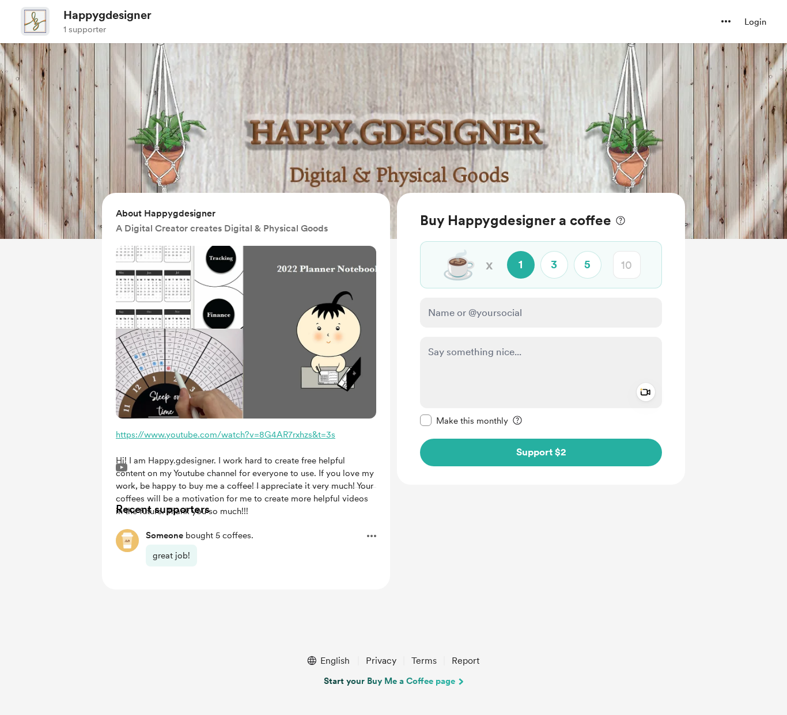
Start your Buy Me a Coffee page (389, 681)
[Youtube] (121, 467)
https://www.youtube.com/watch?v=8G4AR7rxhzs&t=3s (225, 434)
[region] (541, 339)
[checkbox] (464, 420)
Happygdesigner (107, 15)
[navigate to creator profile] (35, 21)
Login (755, 22)
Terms (424, 660)
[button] (726, 21)
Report (465, 660)
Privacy (381, 660)
